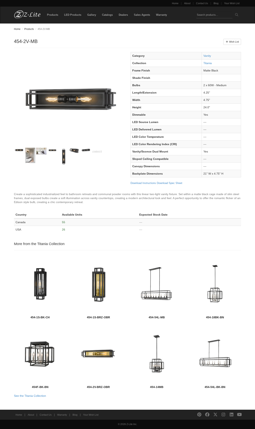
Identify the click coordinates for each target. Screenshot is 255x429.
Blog (216, 3)
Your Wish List (231, 3)
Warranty (161, 14)
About (187, 3)
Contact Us (202, 3)
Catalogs (107, 14)
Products (52, 14)
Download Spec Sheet (169, 183)
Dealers (123, 14)
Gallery (91, 14)
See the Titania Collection (30, 395)
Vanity (207, 55)
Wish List (234, 41)
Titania (207, 63)
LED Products (72, 14)
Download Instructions (143, 183)
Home (175, 3)
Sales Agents (142, 14)
